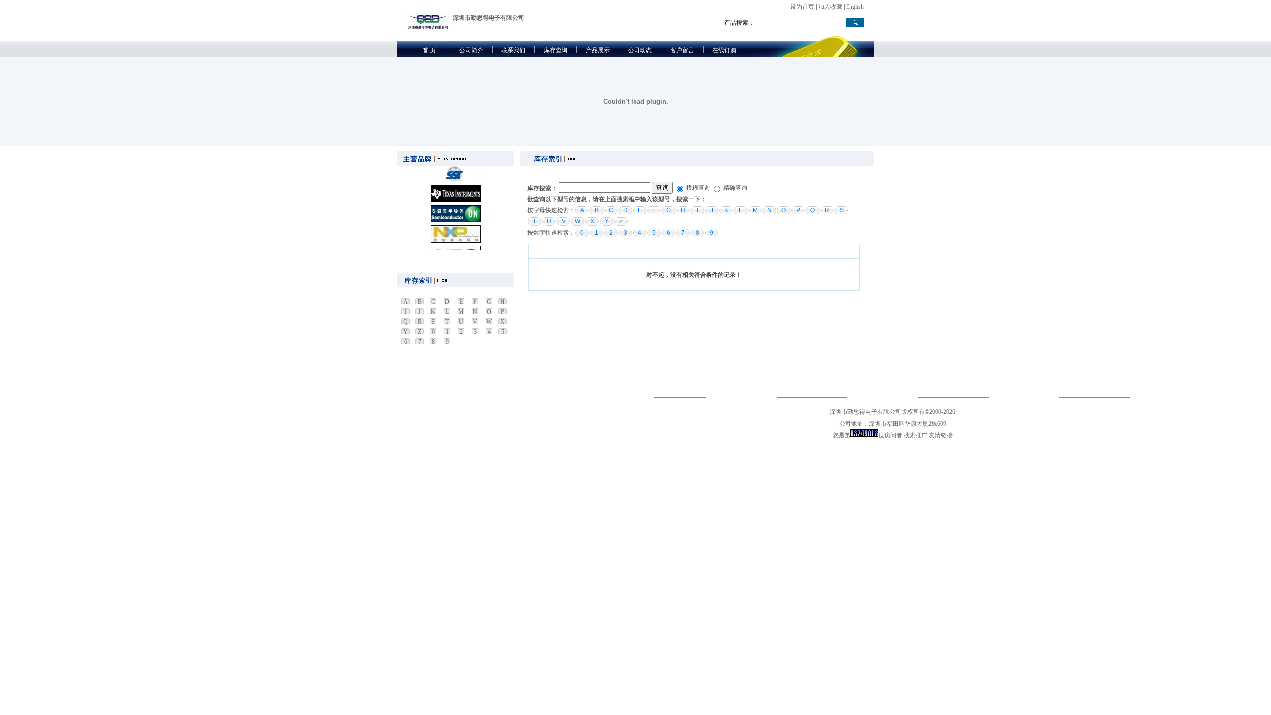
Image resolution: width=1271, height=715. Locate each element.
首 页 (429, 50)
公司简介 (471, 50)
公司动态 (640, 50)
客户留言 (682, 50)
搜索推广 (915, 435)
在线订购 (724, 50)
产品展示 (598, 50)
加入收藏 (830, 6)
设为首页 (802, 6)
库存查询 (555, 50)
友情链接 (941, 435)
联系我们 (513, 50)
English (855, 6)
